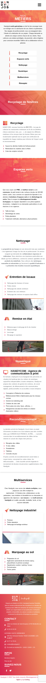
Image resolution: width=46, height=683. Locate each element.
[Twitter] (10, 671)
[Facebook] (6, 671)
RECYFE (29, 127)
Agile (18, 679)
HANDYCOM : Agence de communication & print (26, 372)
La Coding (26, 679)
